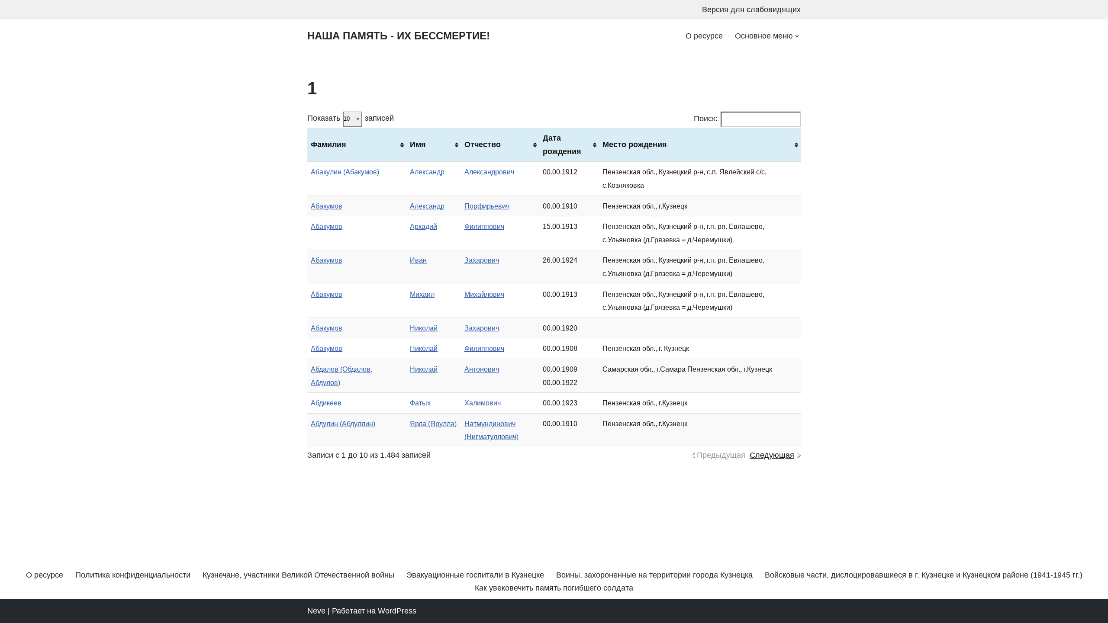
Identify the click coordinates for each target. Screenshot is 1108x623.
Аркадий (423, 226)
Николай (424, 328)
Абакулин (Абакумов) (345, 172)
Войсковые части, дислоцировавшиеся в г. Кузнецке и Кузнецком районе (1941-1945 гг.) (923, 575)
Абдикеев (326, 403)
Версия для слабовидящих (751, 9)
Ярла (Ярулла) (433, 423)
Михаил (422, 294)
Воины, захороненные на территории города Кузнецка (654, 575)
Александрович (489, 172)
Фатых (420, 403)
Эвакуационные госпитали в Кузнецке (475, 575)
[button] (797, 36)
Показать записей (350, 118)
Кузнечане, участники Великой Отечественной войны (298, 575)
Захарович (481, 260)
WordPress (397, 611)
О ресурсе (704, 36)
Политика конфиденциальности (132, 575)
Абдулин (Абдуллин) (343, 423)
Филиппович (484, 226)
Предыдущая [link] (721, 455)
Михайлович (484, 294)
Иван (418, 260)
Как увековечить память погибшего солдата (554, 588)
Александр (427, 172)
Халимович (482, 403)
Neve (316, 611)
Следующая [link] (772, 455)
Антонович (481, 369)
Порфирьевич (486, 206)
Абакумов (326, 206)
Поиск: (706, 118)
